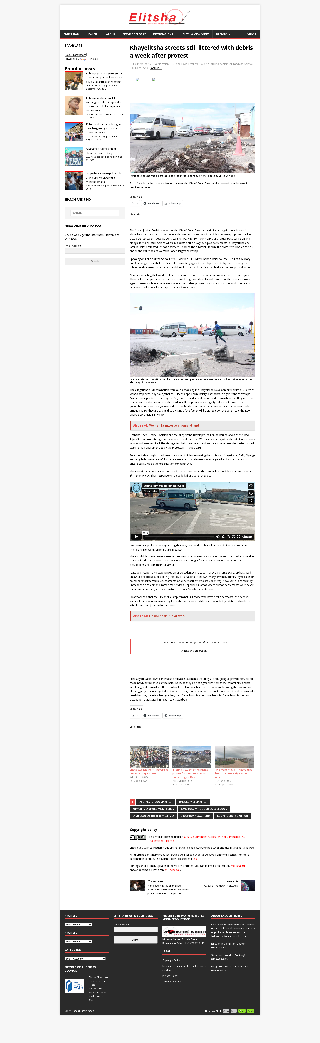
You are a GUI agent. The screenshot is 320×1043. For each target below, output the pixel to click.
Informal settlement (221, 64)
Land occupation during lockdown (204, 808)
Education (71, 34)
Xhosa (251, 34)
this (195, 858)
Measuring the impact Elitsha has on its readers (184, 968)
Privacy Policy (170, 975)
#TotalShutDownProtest (156, 801)
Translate (92, 59)
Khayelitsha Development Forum (153, 808)
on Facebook (172, 870)
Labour (110, 34)
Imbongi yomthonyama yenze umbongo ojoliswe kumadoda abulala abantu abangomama (104, 77)
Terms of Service (171, 981)
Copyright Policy (171, 960)
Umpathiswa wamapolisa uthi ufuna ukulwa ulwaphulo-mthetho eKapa (103, 177)
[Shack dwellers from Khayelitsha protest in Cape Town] (149, 757)
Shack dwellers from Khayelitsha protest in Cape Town (149, 771)
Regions (222, 34)
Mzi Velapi (163, 64)
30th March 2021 (144, 64)
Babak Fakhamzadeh (83, 1010)
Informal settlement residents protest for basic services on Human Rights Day (190, 773)
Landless (238, 64)
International (164, 34)
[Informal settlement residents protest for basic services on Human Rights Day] (191, 757)
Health (92, 34)
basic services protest (193, 801)
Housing (204, 64)
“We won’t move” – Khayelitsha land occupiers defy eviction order (233, 773)
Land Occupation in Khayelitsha (153, 816)
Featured (193, 64)
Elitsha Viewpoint (195, 34)
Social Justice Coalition (232, 816)
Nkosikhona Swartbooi (196, 816)
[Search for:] (95, 213)
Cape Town (181, 64)
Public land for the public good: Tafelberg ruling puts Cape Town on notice (104, 128)
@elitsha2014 (239, 866)
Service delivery (134, 34)
